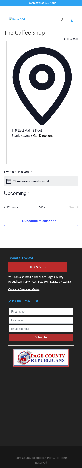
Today (41, 207)
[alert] (41, 181)
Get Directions (43, 135)
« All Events (70, 39)
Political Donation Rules (23, 289)
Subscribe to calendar (39, 220)
